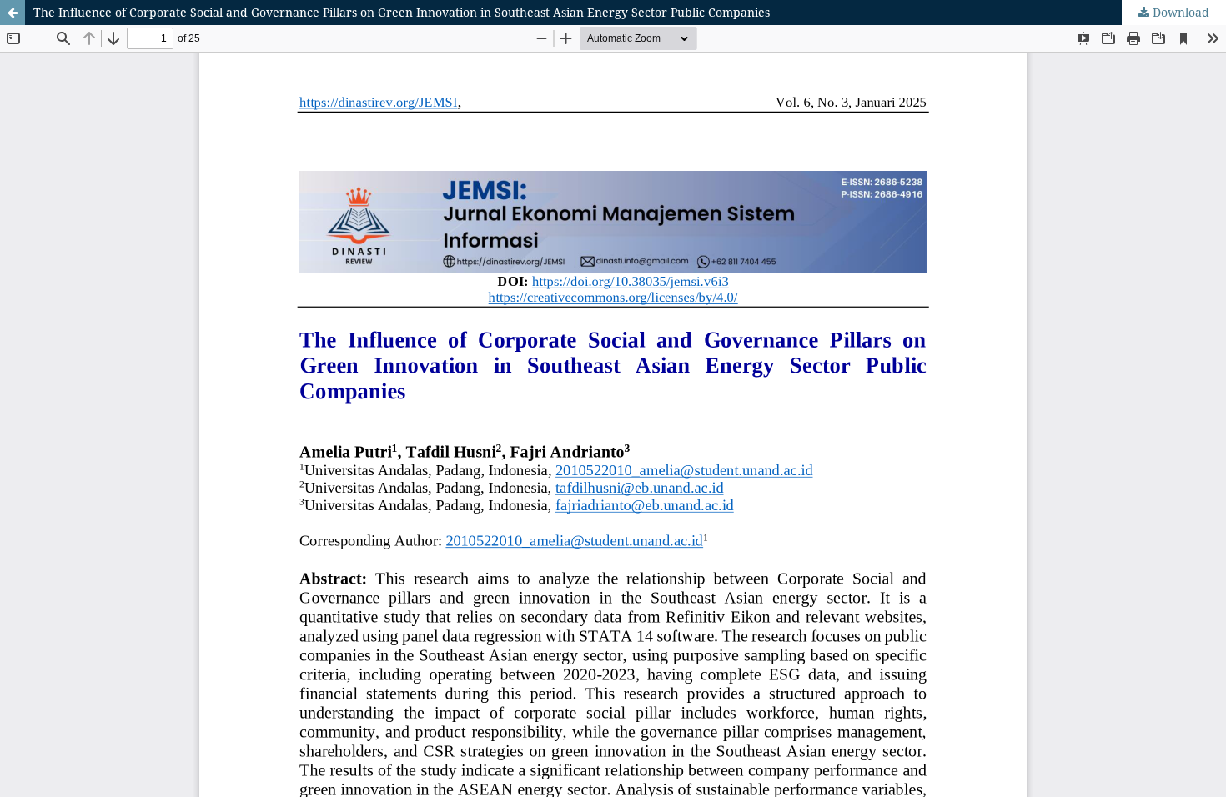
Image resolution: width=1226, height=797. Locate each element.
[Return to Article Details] (12, 12)
